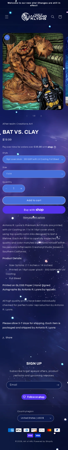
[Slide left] (26, 115)
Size (5, 167)
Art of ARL (28, 441)
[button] (6, 16)
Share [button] (9, 337)
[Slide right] (41, 115)
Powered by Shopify (43, 441)
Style (5, 153)
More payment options (34, 218)
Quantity (7, 182)
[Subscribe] (58, 385)
